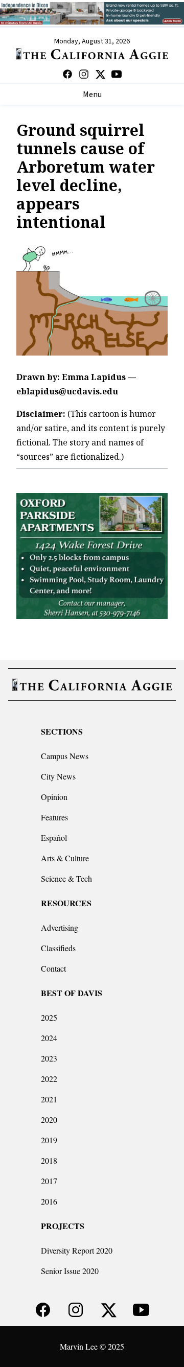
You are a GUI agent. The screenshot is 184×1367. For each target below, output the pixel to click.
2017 (49, 1180)
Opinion (54, 796)
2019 (49, 1140)
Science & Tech (66, 878)
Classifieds (58, 947)
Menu (92, 94)
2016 (49, 1201)
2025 (49, 1017)
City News (58, 776)
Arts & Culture (65, 858)
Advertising (59, 927)
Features (54, 817)
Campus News (64, 755)
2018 (49, 1160)
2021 (49, 1099)
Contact (53, 968)
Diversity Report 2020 (76, 1250)
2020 (49, 1119)
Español (54, 837)
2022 (49, 1078)
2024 (49, 1037)
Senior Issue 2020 (70, 1270)
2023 (49, 1058)
